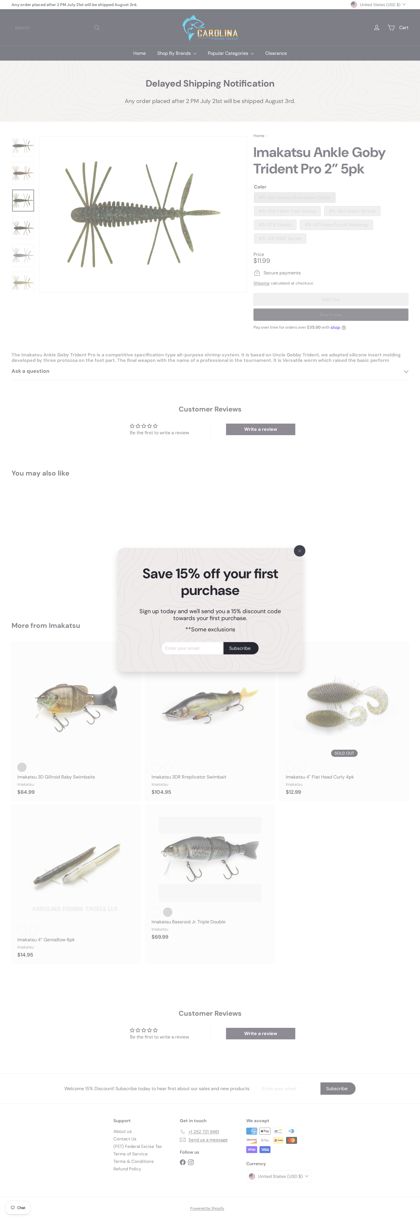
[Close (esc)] (299, 551)
